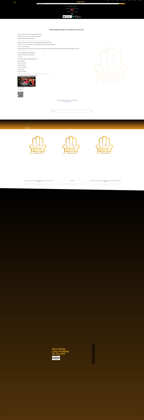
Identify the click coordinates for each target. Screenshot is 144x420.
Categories (129, 0)
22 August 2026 (72, 180)
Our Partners (140, 0)
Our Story (108, 0)
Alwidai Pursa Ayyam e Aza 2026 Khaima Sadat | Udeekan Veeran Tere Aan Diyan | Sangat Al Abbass (105, 181)
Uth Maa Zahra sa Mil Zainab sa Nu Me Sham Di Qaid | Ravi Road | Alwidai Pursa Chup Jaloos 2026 (39, 181)
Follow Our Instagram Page (72, 11)
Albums (112, 0)
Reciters (117, 0)
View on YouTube (21, 87)
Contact (135, 0)
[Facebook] (77, 1)
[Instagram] (83, 1)
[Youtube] (81, 1)
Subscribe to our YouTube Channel (72, 8)
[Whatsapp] (79, 1)
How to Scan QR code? (67, 101)
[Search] (122, 3)
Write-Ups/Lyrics (123, 0)
